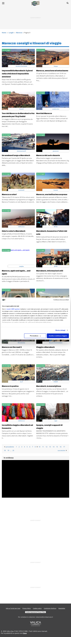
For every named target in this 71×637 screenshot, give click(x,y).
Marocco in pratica (10, 386)
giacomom (56, 151)
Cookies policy (37, 608)
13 (50, 447)
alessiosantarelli (21, 151)
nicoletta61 (21, 190)
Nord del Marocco (44, 113)
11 (43, 447)
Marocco (19, 33)
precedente (10, 447)
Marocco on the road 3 (12, 347)
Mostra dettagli (60, 330)
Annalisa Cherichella (21, 66)
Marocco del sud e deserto (48, 155)
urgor (55, 421)
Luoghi (11, 33)
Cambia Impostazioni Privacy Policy (35, 612)
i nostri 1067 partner (13, 309)
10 (39, 447)
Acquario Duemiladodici (55, 343)
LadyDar (21, 266)
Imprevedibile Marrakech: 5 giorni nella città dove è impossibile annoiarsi (17, 73)
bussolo (56, 190)
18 (5, 450)
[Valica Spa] (36, 625)
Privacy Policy (26, 608)
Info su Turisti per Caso (13, 608)
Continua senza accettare (61, 300)
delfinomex (21, 226)
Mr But (56, 226)
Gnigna (56, 66)
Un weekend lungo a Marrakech (16, 155)
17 (64, 447)
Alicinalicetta (21, 343)
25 (13, 450)
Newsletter (61, 608)
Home (4, 33)
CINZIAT (56, 382)
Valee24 (21, 109)
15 (57, 447)
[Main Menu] (3, 3)
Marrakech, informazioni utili (49, 271)
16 (60, 447)
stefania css (21, 421)
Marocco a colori (9, 194)
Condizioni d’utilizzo (50, 608)
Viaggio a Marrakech (45, 347)
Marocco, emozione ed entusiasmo (52, 70)
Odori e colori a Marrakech (13, 231)
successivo (61, 450)
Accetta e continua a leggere (58, 336)
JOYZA (55, 266)
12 (46, 447)
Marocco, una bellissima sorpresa (51, 194)
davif (21, 382)
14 (53, 447)
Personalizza (34, 336)
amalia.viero (55, 109)
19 (8, 450)
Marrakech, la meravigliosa (48, 386)
